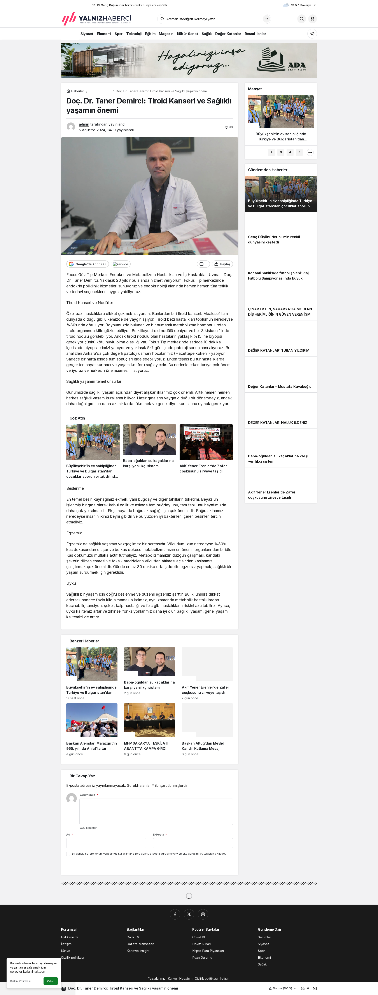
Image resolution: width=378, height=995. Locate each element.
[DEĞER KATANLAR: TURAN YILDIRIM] (281, 338)
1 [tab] (262, 152)
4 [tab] (290, 152)
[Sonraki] (310, 152)
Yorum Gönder (81, 865)
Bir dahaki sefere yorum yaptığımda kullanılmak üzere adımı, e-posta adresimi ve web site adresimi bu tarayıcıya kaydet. (149, 853)
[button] (312, 18)
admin (84, 124)
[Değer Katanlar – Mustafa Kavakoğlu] (281, 374)
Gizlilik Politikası (20, 981)
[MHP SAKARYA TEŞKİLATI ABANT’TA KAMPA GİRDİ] (149, 729)
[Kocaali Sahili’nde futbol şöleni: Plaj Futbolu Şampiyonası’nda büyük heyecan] (281, 266)
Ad (69, 834)
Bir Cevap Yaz (82, 776)
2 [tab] (272, 152)
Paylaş (312, 988)
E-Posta (160, 834)
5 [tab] (299, 152)
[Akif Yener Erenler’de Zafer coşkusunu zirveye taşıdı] (206, 451)
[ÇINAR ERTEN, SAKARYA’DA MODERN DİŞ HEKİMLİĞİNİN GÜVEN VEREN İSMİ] (281, 302)
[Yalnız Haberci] (97, 19)
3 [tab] (281, 152)
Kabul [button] (50, 981)
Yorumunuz (88, 795)
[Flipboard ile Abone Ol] (121, 264)
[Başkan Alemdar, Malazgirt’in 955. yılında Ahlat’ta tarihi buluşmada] (91, 729)
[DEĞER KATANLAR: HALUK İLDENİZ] (281, 410)
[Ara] (301, 18)
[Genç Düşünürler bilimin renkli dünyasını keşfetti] (281, 230)
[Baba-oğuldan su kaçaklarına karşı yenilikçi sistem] (149, 451)
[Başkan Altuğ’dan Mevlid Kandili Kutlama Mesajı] (207, 729)
